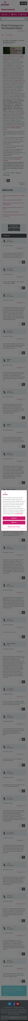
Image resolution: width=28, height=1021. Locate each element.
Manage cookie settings (14, 526)
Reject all (14, 522)
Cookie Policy (19, 513)
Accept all (14, 518)
